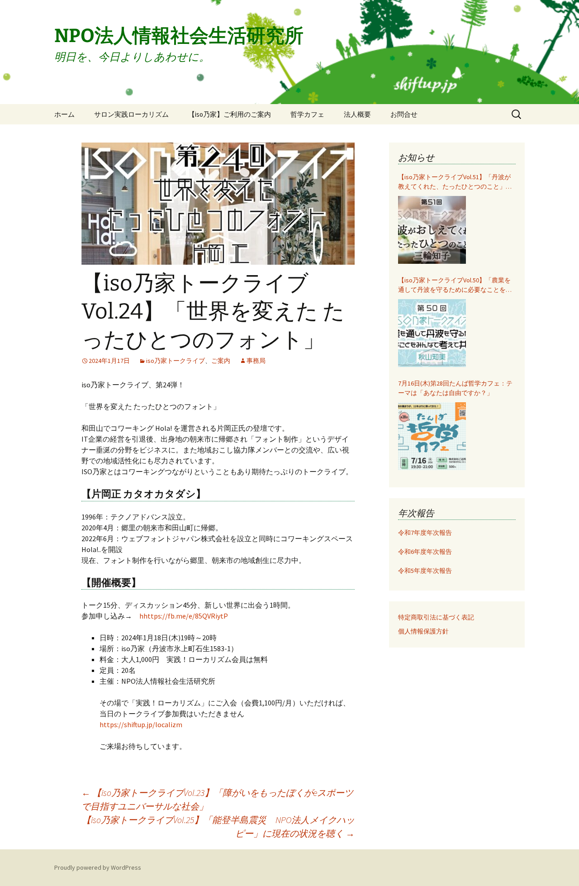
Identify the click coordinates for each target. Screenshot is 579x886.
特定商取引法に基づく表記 (436, 617)
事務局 (256, 361)
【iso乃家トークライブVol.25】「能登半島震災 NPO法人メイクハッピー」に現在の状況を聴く (218, 826)
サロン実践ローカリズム (131, 114)
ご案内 (220, 361)
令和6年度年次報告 (425, 552)
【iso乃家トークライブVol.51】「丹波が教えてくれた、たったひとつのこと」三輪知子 (455, 182)
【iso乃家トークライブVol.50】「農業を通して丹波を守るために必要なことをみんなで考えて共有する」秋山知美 (455, 285)
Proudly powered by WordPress (97, 867)
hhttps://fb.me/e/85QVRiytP (183, 615)
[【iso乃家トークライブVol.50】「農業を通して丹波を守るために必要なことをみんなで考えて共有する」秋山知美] (432, 333)
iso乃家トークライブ (175, 361)
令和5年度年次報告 (425, 571)
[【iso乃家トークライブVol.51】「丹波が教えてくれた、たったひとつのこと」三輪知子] (432, 230)
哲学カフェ (307, 114)
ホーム (64, 114)
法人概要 (357, 114)
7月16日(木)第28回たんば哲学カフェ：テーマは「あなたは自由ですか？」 (455, 388)
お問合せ (404, 114)
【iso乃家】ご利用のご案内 (229, 114)
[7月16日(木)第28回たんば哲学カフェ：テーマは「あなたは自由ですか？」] (432, 436)
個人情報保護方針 (423, 631)
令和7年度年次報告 (425, 533)
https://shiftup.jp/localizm (141, 724)
